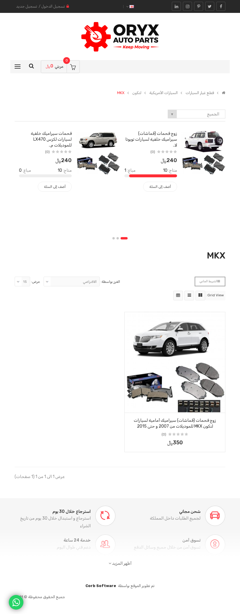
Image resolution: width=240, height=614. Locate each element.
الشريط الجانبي (208, 281)
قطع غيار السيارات (200, 93)
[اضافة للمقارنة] (131, 406)
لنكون (136, 93)
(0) (152, 152)
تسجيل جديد (26, 6)
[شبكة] (200, 295)
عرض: (35, 282)
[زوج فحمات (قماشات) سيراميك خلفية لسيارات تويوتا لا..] (203, 152)
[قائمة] (189, 295)
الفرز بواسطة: (110, 282)
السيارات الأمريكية (163, 93)
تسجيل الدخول (53, 6)
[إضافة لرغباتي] (218, 406)
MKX (120, 93)
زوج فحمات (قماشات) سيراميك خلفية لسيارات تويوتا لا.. (151, 139)
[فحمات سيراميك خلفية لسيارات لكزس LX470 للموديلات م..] (98, 152)
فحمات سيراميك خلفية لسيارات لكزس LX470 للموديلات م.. (51, 139)
